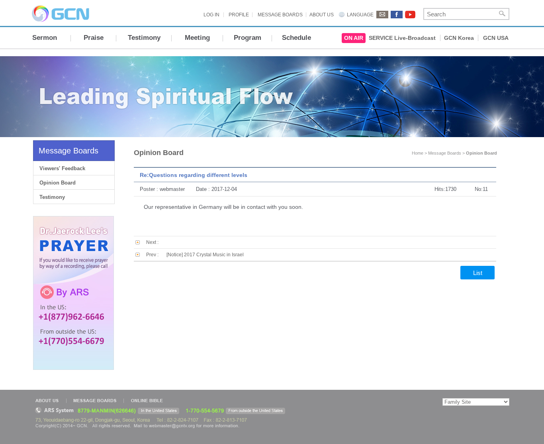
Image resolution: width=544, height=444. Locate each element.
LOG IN (211, 15)
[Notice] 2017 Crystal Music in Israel (205, 254)
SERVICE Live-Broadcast (402, 38)
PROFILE (239, 15)
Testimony (144, 37)
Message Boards (68, 150)
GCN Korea (459, 38)
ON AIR (353, 38)
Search (502, 14)
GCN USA (496, 38)
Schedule (296, 37)
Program (247, 37)
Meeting (197, 37)
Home (417, 153)
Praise (94, 37)
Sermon (44, 37)
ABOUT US (321, 15)
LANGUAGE (360, 15)
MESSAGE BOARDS (280, 15)
